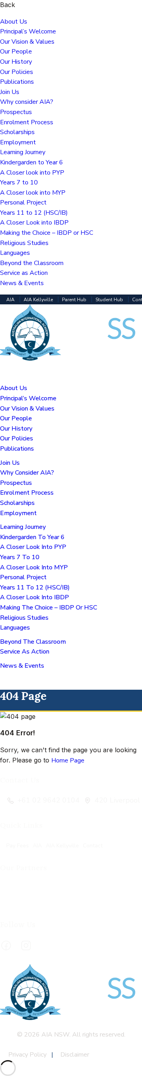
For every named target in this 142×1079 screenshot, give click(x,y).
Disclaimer (74, 1054)
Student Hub (109, 299)
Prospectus (16, 112)
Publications (17, 81)
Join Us (9, 92)
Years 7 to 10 (19, 182)
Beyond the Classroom (32, 263)
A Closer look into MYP (32, 192)
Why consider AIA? (26, 102)
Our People (16, 51)
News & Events (22, 283)
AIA (11, 299)
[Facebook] (6, 946)
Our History (16, 61)
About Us (13, 21)
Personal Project (23, 202)
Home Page (67, 760)
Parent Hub (75, 299)
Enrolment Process (26, 122)
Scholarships (17, 132)
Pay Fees (17, 845)
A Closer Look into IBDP (34, 222)
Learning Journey (22, 152)
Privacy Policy (28, 1054)
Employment (18, 142)
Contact (93, 845)
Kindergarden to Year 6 (31, 162)
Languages (15, 253)
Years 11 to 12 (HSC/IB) (34, 212)
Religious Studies (24, 243)
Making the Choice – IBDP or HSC (46, 232)
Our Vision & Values (27, 41)
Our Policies (16, 72)
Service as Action (24, 273)
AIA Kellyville (39, 299)
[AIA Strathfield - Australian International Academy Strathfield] (71, 358)
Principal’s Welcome (28, 31)
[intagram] (26, 946)
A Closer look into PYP (32, 172)
